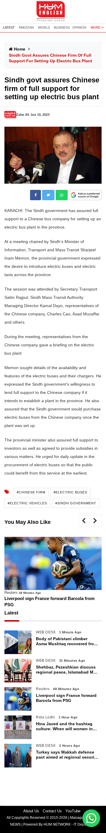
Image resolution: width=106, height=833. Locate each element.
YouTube (72, 811)
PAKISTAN (26, 27)
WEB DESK (46, 632)
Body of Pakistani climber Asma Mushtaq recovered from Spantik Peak (66, 641)
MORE (95, 27)
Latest (11, 612)
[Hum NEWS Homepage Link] (53, 11)
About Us (31, 811)
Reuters (11, 592)
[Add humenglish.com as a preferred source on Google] (85, 195)
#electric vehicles (27, 503)
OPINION (79, 27)
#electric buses (70, 492)
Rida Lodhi (45, 717)
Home (19, 49)
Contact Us (52, 811)
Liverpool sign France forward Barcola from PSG (49, 601)
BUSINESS (62, 27)
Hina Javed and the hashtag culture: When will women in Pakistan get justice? (64, 726)
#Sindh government (75, 503)
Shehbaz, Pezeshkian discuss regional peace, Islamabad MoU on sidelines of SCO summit (67, 670)
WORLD (44, 27)
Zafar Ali (22, 114)
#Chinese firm (31, 492)
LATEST (9, 27)
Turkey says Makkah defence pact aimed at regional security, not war (67, 755)
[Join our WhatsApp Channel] (91, 818)
